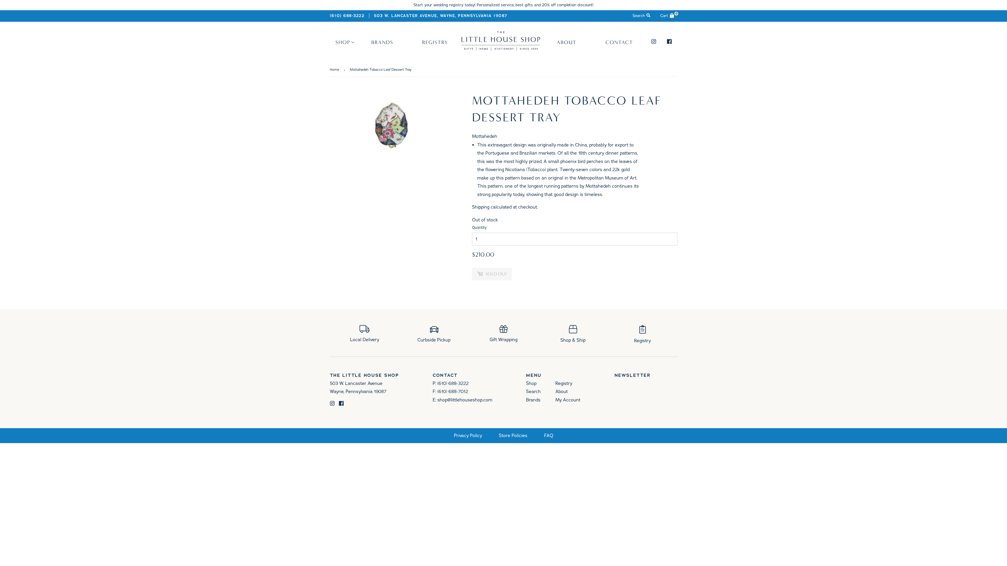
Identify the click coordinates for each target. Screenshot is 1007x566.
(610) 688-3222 (347, 15)
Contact (619, 42)
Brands (382, 42)
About (566, 42)
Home (334, 69)
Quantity (479, 227)
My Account (567, 400)
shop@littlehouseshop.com (464, 400)
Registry (435, 42)
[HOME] (501, 49)
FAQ (548, 435)
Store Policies (513, 435)
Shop (342, 42)
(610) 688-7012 (452, 391)
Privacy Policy (468, 435)
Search (533, 391)
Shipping (480, 207)
